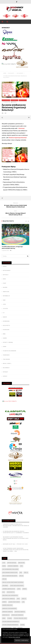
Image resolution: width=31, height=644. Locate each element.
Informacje (14, 100)
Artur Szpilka (11, 562)
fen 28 (4, 579)
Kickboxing (6, 321)
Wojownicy (6, 367)
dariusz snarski (13, 566)
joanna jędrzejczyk (9, 588)
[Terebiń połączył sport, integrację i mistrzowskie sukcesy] (15, 234)
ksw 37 (24, 598)
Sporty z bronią (8, 342)
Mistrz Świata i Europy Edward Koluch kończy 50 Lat (15, 213)
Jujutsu (5, 308)
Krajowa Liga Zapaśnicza (10, 595)
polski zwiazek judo (20, 618)
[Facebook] (16, 2)
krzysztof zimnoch (9, 598)
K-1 (4, 312)
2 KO (4, 562)
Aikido (5, 266)
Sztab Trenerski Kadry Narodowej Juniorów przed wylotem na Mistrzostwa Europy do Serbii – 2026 (15, 550)
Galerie (5, 287)
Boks (4, 279)
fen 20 (21, 575)
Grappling (6, 291)
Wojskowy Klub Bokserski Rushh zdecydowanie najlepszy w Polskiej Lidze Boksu (15, 538)
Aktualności (6, 100)
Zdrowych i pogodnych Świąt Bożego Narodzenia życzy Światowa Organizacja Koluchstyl (14, 177)
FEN (21, 572)
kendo (24, 588)
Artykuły (5, 274)
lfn (23, 602)
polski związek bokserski (10, 624)
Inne (4, 300)
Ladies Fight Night (14, 602)
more (29, 117)
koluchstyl (10, 592)
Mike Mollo (6, 615)
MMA (4, 334)
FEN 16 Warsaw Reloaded (10, 575)
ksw (18, 598)
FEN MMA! (5, 585)
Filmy (4, 283)
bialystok (21, 562)
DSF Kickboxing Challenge (10, 569)
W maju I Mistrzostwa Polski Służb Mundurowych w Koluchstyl (15, 205)
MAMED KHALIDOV (7, 605)
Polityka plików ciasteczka (14, 637)
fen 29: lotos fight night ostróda (13, 582)
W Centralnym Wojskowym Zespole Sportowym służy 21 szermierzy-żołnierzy (16, 532)
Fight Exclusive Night (16, 585)
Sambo (5, 338)
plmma (10, 618)
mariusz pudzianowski (9, 608)
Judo (4, 304)
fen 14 (26, 572)
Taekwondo (6, 355)
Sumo (4, 346)
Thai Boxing (6, 359)
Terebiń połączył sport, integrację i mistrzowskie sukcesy (12, 247)
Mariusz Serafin (7, 611)
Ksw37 (4, 602)
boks (4, 566)
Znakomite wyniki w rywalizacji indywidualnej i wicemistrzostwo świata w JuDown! (16, 526)
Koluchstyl (22, 100)
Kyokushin (6, 329)
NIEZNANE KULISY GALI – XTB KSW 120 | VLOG (15, 544)
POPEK (22, 624)
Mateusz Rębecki (20, 611)
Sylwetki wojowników (9, 350)
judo (18, 588)
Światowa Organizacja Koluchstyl (18, 137)
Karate (5, 317)
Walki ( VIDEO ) (7, 363)
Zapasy (5, 376)
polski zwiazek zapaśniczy (11, 621)
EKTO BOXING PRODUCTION (10, 572)
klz (4, 592)
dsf (21, 566)
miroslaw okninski (17, 615)
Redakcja (14, 102)
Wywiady (5, 372)
